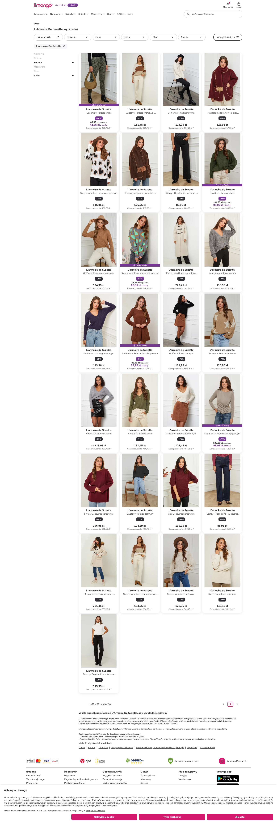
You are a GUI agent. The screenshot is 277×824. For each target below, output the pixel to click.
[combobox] (213, 14)
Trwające (182, 775)
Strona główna (147, 775)
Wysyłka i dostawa (112, 775)
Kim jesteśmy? (33, 775)
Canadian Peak (207, 747)
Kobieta (38, 62)
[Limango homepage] (43, 5)
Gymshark (192, 747)
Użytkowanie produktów (114, 783)
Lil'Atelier (103, 747)
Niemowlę (145, 779)
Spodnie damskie (87, 739)
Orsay (82, 747)
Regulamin (69, 775)
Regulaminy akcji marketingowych (81, 779)
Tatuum (91, 747)
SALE (37, 75)
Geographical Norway (122, 747)
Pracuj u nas (32, 783)
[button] (238, 5)
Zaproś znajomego (35, 779)
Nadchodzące (184, 779)
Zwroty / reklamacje (112, 779)
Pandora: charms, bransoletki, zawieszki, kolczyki (160, 747)
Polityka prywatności (74, 783)
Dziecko (144, 783)
